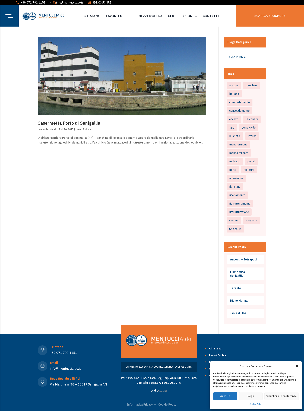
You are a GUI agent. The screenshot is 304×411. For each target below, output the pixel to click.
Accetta (225, 396)
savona (233, 220)
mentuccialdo (49, 129)
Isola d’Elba (238, 313)
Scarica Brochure (270, 16)
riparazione (236, 178)
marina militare (238, 153)
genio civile (249, 127)
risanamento (237, 195)
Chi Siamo (92, 16)
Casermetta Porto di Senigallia (69, 123)
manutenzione (238, 144)
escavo (233, 119)
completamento (239, 102)
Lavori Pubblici (119, 16)
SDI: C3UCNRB (102, 2)
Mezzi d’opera (150, 16)
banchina (251, 85)
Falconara (251, 119)
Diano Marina (239, 300)
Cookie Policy (255, 404)
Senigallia (235, 229)
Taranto (235, 288)
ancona (234, 85)
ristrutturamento (240, 203)
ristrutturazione (239, 212)
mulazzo (234, 161)
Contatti (211, 16)
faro (232, 127)
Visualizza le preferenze (281, 396)
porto (232, 169)
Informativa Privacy (140, 404)
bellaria (234, 93)
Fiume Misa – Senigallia (239, 273)
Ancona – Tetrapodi (243, 259)
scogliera (251, 220)
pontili (251, 161)
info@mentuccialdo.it (69, 2)
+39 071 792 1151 (33, 2)
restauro (248, 169)
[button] (297, 366)
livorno (252, 136)
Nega (251, 396)
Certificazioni (181, 16)
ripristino (234, 186)
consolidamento (239, 110)
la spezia (235, 136)
